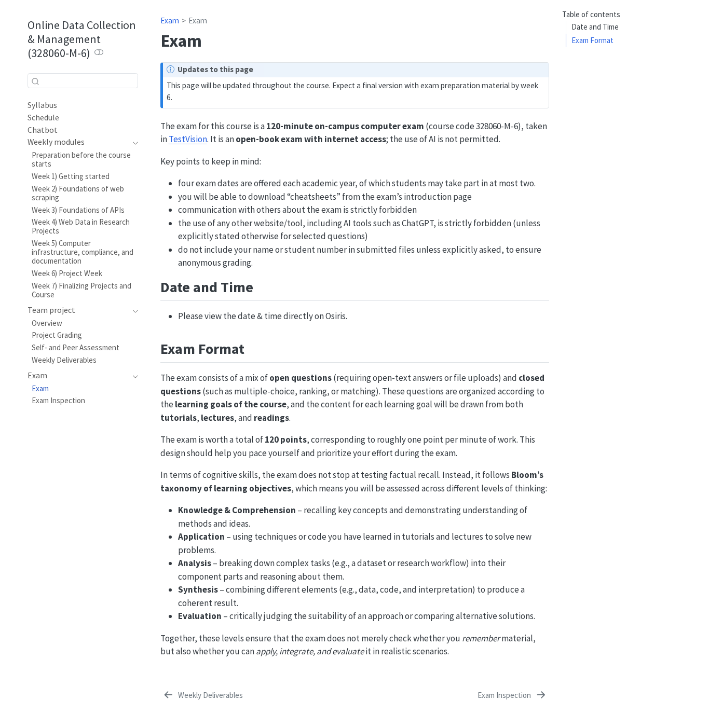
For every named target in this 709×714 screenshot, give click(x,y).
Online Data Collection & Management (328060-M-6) (82, 39)
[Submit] (35, 81)
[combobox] (83, 80)
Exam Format (592, 40)
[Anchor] (263, 286)
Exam (169, 20)
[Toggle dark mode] (99, 53)
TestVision (188, 139)
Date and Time (595, 27)
